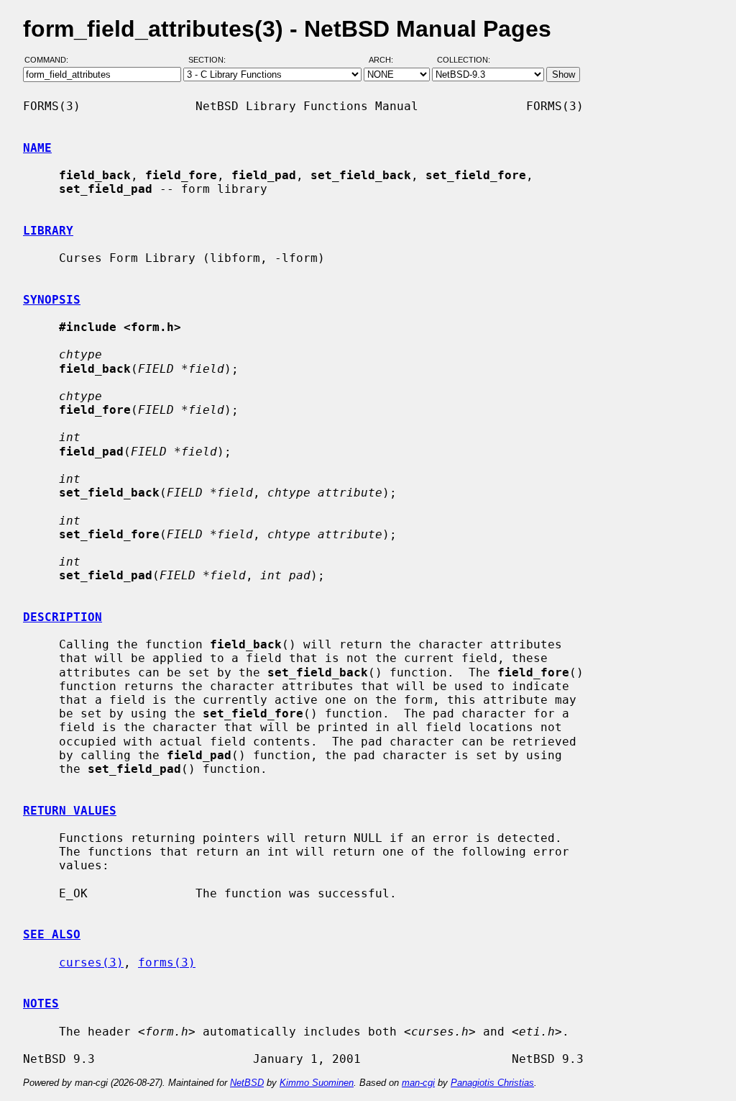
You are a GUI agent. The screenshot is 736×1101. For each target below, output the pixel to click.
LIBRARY (48, 230)
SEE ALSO (51, 934)
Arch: (387, 59)
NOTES (41, 1003)
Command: (50, 59)
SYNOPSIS (51, 300)
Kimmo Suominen (317, 1082)
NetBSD (247, 1082)
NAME (37, 148)
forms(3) (167, 962)
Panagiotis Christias (492, 1082)
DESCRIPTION (62, 617)
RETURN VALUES (69, 810)
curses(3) (91, 962)
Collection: (463, 59)
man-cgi (418, 1082)
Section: (210, 59)
